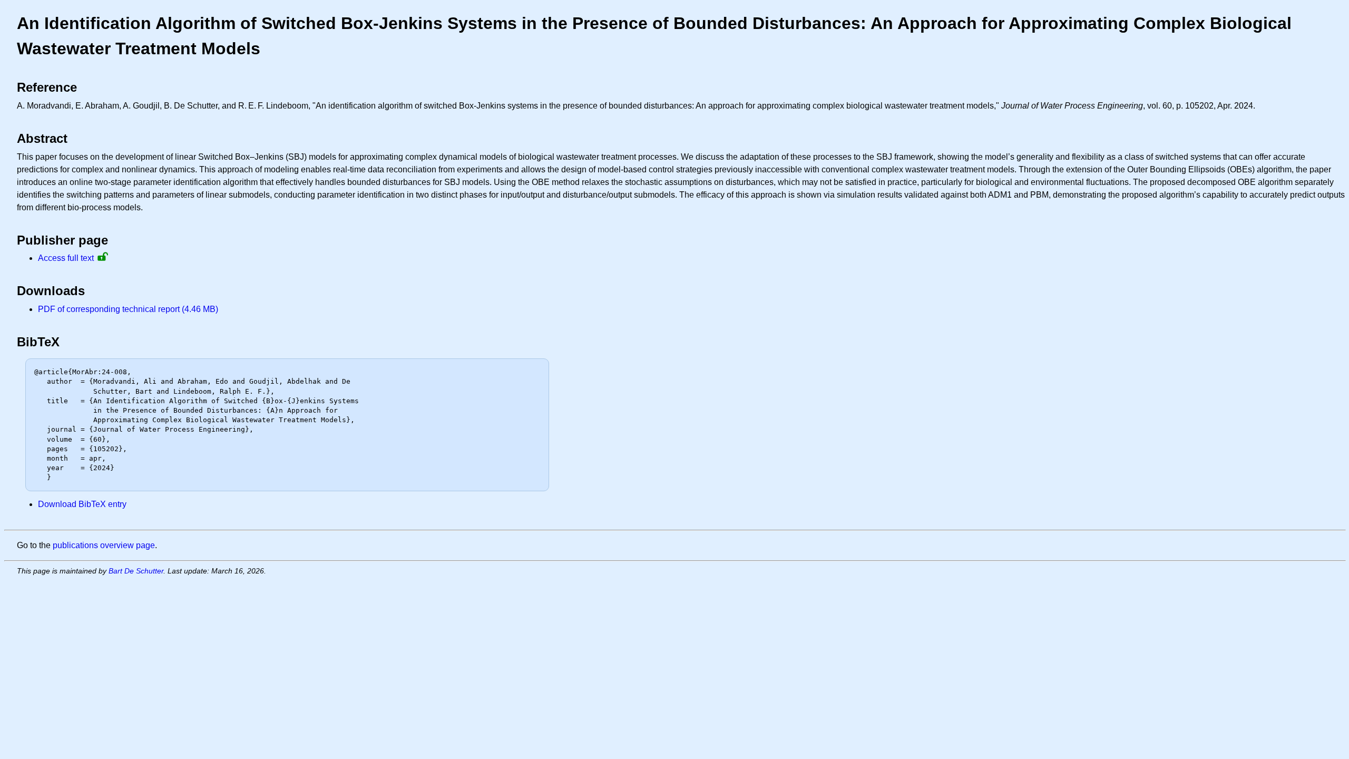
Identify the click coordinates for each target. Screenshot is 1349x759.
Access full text (66, 258)
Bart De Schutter (136, 571)
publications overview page (104, 545)
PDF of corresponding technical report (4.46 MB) (128, 309)
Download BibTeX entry (82, 504)
